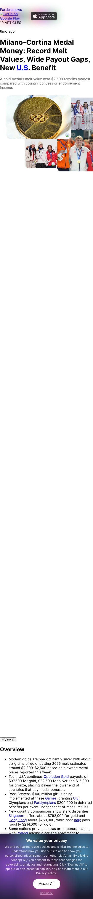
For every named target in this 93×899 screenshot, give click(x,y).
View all (9, 739)
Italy (77, 820)
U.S (76, 798)
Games (50, 798)
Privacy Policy (46, 873)
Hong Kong (18, 820)
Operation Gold (56, 776)
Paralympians (45, 802)
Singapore (17, 815)
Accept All (46, 884)
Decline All (46, 893)
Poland (22, 833)
